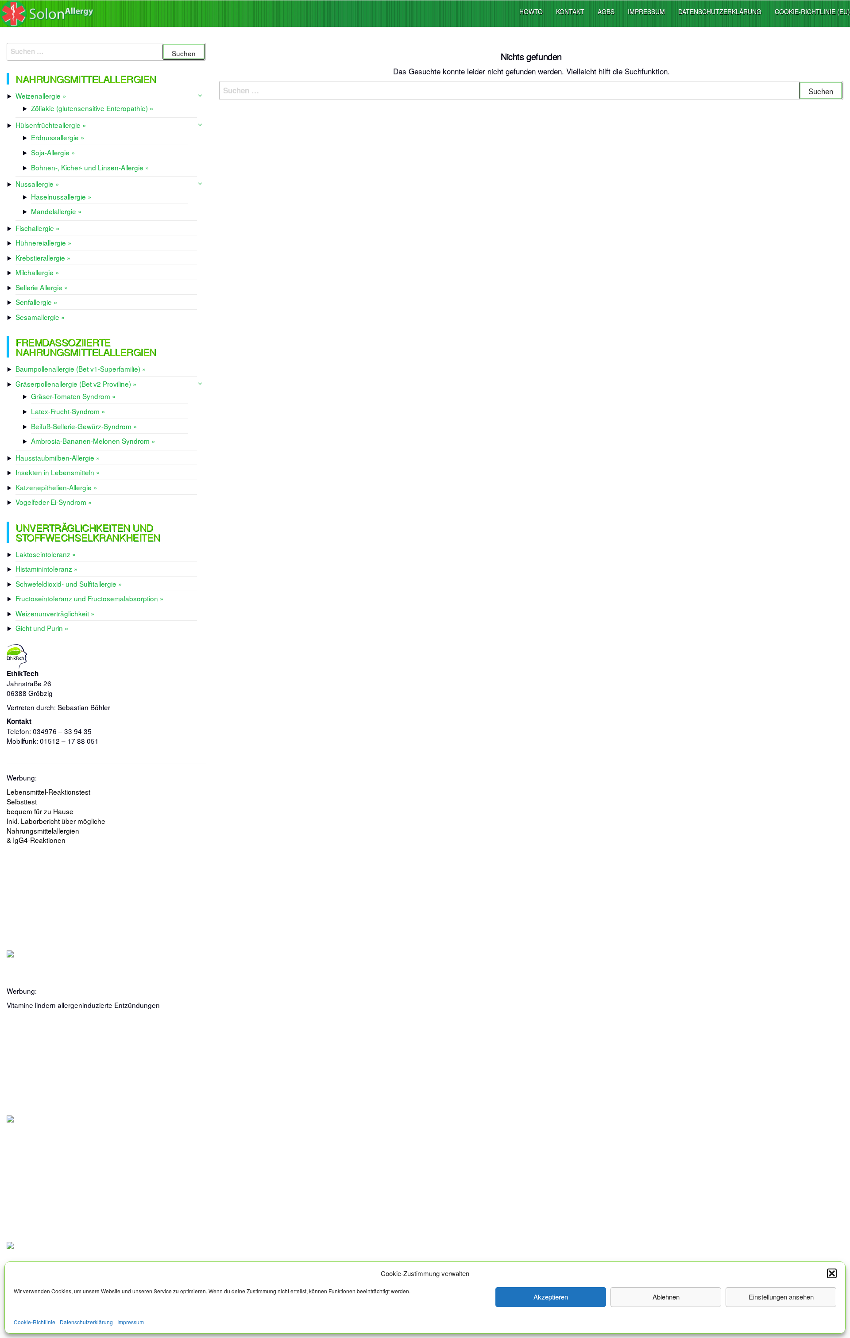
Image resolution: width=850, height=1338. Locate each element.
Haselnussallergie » (61, 196)
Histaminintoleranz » (46, 568)
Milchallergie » (37, 272)
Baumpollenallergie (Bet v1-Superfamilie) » (80, 368)
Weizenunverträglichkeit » (55, 613)
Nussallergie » (37, 183)
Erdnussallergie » (58, 137)
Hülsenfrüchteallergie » (50, 125)
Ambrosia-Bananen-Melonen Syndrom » (93, 441)
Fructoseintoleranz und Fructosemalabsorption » (89, 598)
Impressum (130, 1322)
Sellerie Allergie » (41, 287)
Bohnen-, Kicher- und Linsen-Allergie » (90, 167)
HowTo (531, 11)
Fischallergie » (37, 228)
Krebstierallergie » (43, 257)
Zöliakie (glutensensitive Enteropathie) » (92, 108)
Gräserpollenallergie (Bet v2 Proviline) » (76, 383)
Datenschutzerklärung (86, 1322)
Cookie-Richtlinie (34, 1322)
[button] (831, 1273)
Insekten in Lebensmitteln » (57, 472)
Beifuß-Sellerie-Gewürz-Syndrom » (84, 426)
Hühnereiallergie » (43, 242)
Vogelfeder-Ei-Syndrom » (53, 502)
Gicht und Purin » (42, 628)
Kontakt (570, 11)
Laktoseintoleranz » (45, 554)
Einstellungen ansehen (781, 1296)
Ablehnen (666, 1296)
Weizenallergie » (40, 95)
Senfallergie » (36, 302)
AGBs (606, 11)
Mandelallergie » (56, 211)
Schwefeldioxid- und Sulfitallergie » (68, 583)
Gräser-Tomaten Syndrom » (73, 396)
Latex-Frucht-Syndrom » (68, 411)
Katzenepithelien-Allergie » (56, 487)
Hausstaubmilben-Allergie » (57, 457)
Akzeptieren (550, 1296)
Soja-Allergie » (53, 152)
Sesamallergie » (40, 317)
